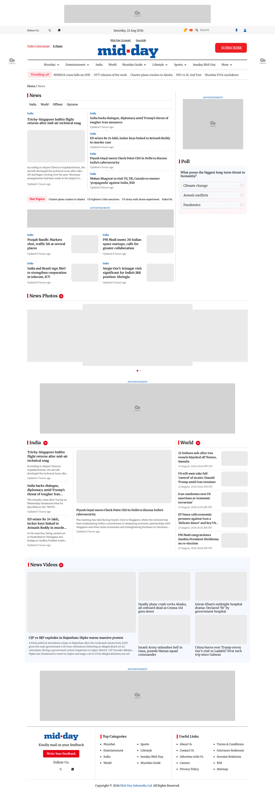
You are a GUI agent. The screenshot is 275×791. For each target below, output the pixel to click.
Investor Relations (229, 756)
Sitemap (222, 769)
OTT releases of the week (110, 75)
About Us (186, 744)
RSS (219, 763)
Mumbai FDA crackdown (222, 75)
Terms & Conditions (230, 744)
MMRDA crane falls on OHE (72, 75)
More (224, 64)
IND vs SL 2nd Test (188, 75)
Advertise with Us (191, 756)
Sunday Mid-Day (204, 64)
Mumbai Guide (132, 64)
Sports (178, 64)
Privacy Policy (189, 769)
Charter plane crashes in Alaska (151, 75)
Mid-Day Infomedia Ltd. (136, 785)
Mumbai (50, 64)
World (112, 64)
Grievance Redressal (230, 750)
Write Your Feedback (61, 753)
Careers (185, 763)
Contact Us (187, 750)
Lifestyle (158, 64)
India (99, 64)
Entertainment (75, 64)
